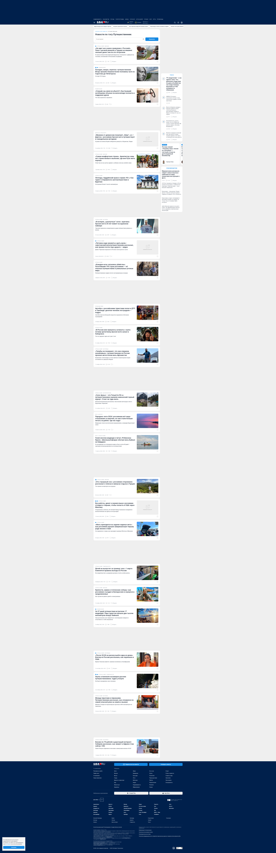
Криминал (135, 773)
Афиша (127, 19)
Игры (154, 19)
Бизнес (116, 773)
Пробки (146, 19)
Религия (151, 784)
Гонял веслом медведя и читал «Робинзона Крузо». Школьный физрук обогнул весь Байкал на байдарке (115, 440)
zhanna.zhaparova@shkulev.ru (99, 843)
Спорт (167, 771)
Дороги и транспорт (119, 780)
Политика (151, 775)
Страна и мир (169, 775)
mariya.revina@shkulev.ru (98, 845)
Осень (150, 773)
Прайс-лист (96, 773)
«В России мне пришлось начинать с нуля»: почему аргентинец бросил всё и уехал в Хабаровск (113, 332)
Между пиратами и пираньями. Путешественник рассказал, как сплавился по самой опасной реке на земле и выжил (114, 700)
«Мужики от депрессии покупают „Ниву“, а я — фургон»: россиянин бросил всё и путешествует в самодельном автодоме (115, 137)
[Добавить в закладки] (157, 61)
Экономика (168, 780)
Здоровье (116, 787)
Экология (168, 778)
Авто (115, 771)
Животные (117, 784)
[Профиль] (181, 23)
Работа (151, 780)
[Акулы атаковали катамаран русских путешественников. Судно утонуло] (147, 681)
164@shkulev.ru (109, 836)
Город (115, 778)
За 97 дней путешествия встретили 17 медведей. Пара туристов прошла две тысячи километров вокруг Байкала (114, 613)
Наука (134, 782)
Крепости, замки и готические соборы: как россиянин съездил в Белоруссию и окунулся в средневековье (114, 592)
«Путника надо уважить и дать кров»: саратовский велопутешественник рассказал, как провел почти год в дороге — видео (114, 245)
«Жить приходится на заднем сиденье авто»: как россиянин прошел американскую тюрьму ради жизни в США (114, 527)
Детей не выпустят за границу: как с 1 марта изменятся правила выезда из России (113, 570)
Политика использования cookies (146, 832)
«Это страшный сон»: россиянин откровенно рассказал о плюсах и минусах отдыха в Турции (115, 483)
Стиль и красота (170, 773)
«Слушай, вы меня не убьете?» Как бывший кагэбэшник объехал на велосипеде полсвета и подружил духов (115, 93)
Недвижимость (97, 19)
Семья (151, 787)
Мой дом (135, 780)
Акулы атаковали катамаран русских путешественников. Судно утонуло (110, 678)
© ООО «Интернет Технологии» (116, 848)
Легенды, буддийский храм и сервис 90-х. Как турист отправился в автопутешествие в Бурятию (114, 180)
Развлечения (152, 782)
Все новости (103, 31)
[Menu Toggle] (94, 23)
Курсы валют (139, 19)
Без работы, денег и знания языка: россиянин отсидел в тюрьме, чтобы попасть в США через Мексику (114, 505)
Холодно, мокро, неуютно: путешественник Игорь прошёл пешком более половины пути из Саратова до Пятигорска (115, 72)
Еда (115, 782)
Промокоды (160, 19)
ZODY (150, 19)
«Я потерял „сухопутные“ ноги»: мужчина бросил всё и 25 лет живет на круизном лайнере (112, 224)
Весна (115, 775)
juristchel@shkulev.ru (126, 838)
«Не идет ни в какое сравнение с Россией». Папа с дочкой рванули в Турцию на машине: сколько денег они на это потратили (113, 50)
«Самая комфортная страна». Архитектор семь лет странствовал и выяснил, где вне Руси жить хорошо (115, 158)
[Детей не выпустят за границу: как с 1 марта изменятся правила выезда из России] (147, 573)
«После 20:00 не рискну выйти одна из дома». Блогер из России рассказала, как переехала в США (114, 657)
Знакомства (106, 19)
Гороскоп (132, 19)
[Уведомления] (178, 23)
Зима (134, 771)
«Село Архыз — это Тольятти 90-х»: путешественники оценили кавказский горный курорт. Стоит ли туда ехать (114, 397)
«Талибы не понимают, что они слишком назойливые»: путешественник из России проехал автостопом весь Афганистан (112, 353)
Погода (112, 19)
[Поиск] (175, 23)
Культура (135, 775)
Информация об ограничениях (145, 830)
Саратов (97, 31)
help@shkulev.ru (103, 839)
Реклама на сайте (97, 771)
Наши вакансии (97, 778)
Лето (134, 778)
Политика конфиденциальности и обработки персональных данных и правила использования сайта (159, 836)
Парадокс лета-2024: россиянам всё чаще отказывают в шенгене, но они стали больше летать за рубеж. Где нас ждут (114, 419)
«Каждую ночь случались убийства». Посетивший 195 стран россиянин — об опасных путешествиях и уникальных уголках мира (114, 267)
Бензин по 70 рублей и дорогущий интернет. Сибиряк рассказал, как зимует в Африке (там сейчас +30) (114, 744)
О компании (96, 775)
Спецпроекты (169, 782)
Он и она (151, 771)
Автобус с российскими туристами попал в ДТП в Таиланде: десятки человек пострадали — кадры (115, 310)
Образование (136, 787)
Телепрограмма (120, 19)
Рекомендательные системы (145, 834)
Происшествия (153, 778)
